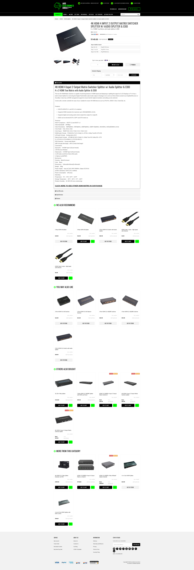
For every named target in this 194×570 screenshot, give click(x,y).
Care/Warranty (59, 191)
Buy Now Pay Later (58, 549)
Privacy (95, 546)
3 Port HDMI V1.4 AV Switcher (62, 311)
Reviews (58, 198)
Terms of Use (96, 549)
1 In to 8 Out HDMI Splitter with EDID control (62, 513)
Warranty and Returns (98, 543)
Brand (65, 14)
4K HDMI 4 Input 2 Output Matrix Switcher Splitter (130, 394)
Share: (92, 34)
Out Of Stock (63, 241)
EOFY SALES (91, 14)
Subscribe (135, 544)
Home (71, 14)
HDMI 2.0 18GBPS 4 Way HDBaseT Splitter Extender (107, 476)
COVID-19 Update (77, 549)
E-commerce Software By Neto (133, 563)
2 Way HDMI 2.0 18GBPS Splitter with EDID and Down (85, 394)
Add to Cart (116, 65)
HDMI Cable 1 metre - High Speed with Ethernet (130, 230)
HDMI (61, 19)
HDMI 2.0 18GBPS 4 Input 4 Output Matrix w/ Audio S (85, 476)
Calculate (134, 75)
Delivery (95, 541)
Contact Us (76, 543)
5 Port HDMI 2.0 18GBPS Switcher (130, 311)
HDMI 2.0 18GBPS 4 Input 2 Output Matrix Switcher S (108, 394)
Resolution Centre (58, 546)
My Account (56, 541)
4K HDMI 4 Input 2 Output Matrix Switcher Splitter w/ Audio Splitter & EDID (90, 19)
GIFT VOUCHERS (98, 14)
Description (59, 83)
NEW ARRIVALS (84, 14)
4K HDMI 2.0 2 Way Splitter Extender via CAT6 (61, 476)
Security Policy (96, 552)
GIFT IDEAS (76, 14)
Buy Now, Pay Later (108, 14)
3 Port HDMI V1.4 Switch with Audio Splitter (108, 230)
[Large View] (58, 62)
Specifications (59, 195)
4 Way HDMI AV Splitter (83, 229)
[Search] (138, 14)
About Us (76, 541)
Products (57, 14)
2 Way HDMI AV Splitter (60, 229)
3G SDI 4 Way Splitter (60, 393)
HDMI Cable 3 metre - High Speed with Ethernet (63, 267)
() (135, 9)
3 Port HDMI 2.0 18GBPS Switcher (107, 311)
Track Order (56, 543)
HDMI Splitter (67, 19)
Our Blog (75, 546)
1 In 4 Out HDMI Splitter (127, 475)
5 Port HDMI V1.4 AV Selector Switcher (84, 312)
